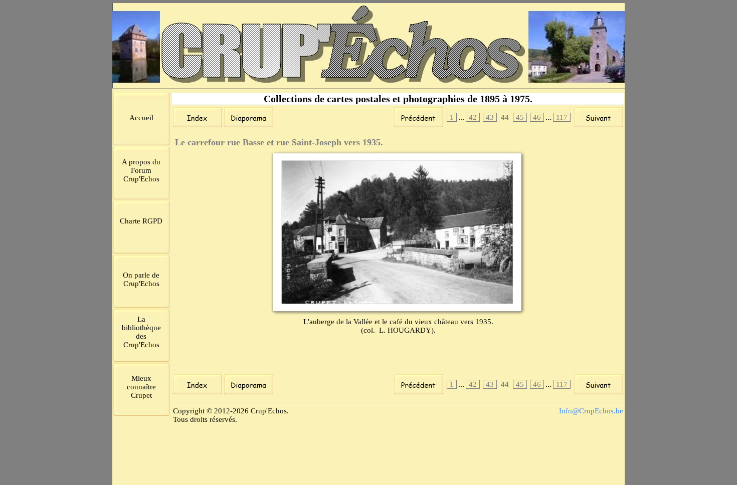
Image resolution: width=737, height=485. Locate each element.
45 (520, 117)
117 (562, 117)
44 (505, 117)
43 (490, 117)
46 (537, 117)
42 (473, 117)
